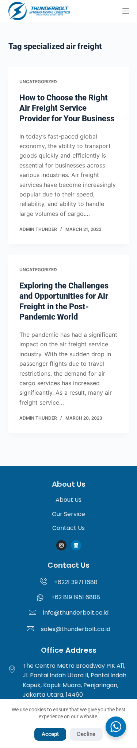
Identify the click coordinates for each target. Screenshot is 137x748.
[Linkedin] (76, 545)
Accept (50, 734)
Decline (86, 734)
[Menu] (125, 11)
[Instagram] (61, 545)
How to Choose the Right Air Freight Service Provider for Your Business (66, 108)
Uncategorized (38, 81)
